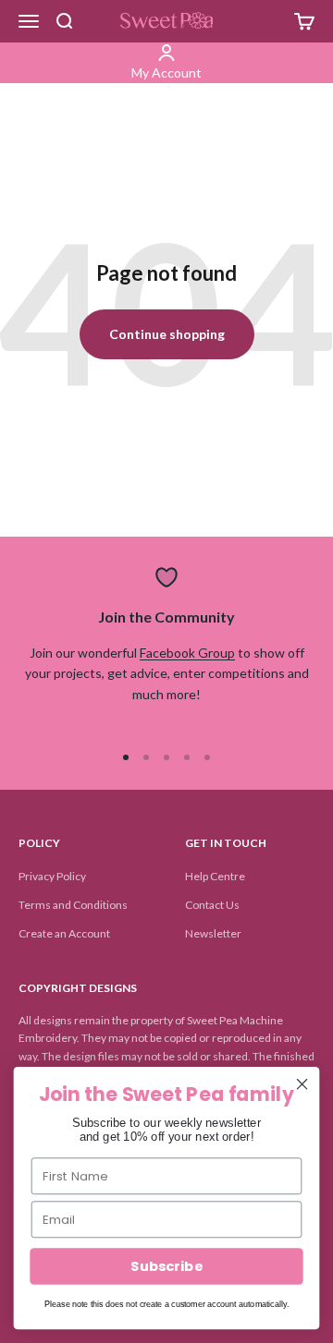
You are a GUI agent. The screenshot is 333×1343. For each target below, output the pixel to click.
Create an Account (64, 933)
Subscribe (166, 1266)
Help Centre (215, 876)
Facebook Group (187, 652)
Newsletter (213, 933)
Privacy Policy (52, 876)
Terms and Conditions (73, 905)
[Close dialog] (302, 1084)
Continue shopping (167, 334)
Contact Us (212, 905)
